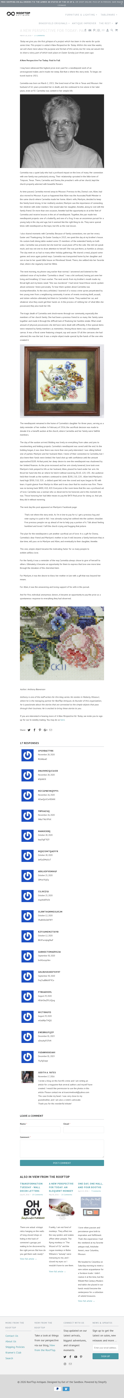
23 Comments (37, 1194)
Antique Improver (84, 23)
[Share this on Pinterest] (39, 730)
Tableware (109, 14)
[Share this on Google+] (44, 730)
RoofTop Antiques (36, 1382)
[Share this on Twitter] (28, 730)
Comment (25, 1137)
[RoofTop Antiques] (18, 13)
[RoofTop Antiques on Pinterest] (81, 1357)
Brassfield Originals (54, 23)
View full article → (28, 1258)
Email (67, 1123)
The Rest (106, 23)
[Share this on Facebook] (34, 730)
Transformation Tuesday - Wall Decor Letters (31, 1187)
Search (9, 1358)
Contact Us (11, 1335)
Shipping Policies (15, 1347)
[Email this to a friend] (50, 730)
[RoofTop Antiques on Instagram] (65, 1364)
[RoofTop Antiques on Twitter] (65, 1357)
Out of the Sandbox (72, 1382)
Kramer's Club (13, 1352)
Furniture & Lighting (81, 14)
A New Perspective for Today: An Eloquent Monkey (61, 1187)
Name (23, 1123)
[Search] (112, 31)
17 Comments (39, 35)
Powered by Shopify (95, 1382)
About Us (10, 1341)
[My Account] (107, 31)
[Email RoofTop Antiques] (70, 1364)
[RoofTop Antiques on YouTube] (76, 1357)
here (62, 719)
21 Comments (66, 1194)
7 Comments (96, 1191)
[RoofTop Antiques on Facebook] (70, 1357)
